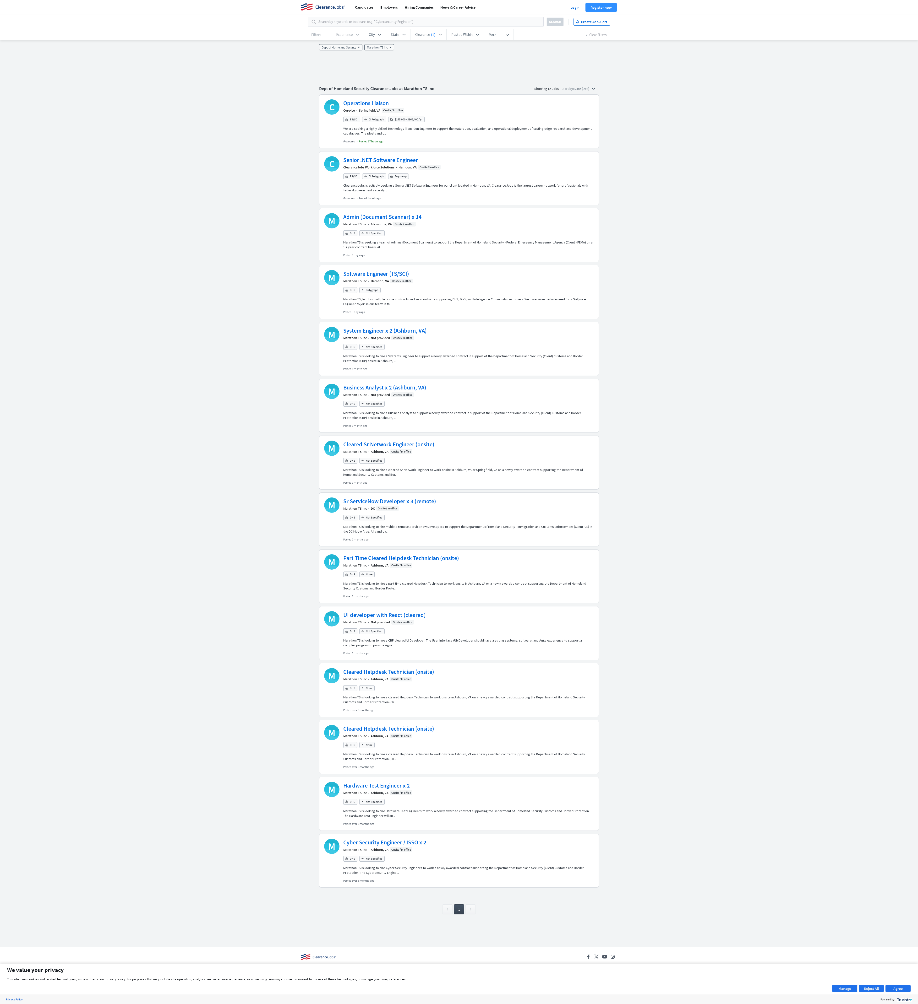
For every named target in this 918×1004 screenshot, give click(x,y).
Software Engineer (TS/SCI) (376, 273)
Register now (601, 7)
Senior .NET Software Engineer (380, 160)
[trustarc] (904, 999)
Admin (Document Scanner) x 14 (382, 217)
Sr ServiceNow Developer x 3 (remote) (389, 501)
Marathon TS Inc (355, 224)
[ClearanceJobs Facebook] (588, 957)
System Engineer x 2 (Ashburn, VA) (385, 330)
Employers (389, 7)
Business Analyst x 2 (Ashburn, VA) (384, 387)
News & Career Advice (457, 7)
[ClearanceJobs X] (596, 957)
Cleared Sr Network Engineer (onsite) (388, 444)
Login (574, 7)
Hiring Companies (419, 7)
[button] (375, 34)
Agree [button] (898, 988)
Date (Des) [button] (582, 88)
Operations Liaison (366, 103)
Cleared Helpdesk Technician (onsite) (388, 671)
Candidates (364, 7)
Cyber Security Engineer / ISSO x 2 (384, 842)
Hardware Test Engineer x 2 (376, 785)
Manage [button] (844, 988)
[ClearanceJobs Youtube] (604, 957)
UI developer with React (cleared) (384, 615)
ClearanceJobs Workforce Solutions (368, 167)
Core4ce (349, 110)
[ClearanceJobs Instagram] (613, 957)
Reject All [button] (871, 988)
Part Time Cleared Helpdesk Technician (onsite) (401, 558)
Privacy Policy (14, 999)
